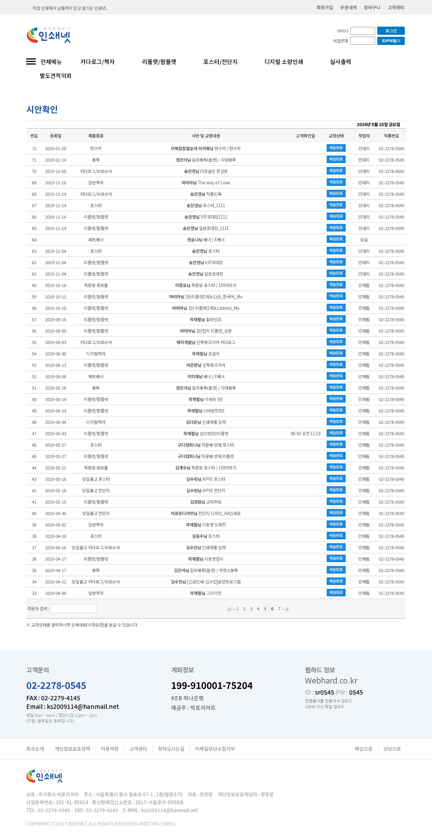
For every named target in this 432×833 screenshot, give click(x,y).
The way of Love (206, 183)
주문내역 (348, 7)
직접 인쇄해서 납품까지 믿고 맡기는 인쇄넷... (70, 8)
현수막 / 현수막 (206, 148)
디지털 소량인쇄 (283, 61)
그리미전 (205, 593)
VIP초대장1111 (205, 217)
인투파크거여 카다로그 (205, 342)
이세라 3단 (205, 399)
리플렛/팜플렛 (159, 61)
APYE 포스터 (205, 479)
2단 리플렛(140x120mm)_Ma (205, 308)
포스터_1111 (206, 205)
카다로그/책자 (97, 61)
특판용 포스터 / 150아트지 (206, 285)
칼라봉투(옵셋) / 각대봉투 (206, 160)
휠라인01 (206, 319)
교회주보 (205, 502)
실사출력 (340, 61)
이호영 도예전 (206, 525)
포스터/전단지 (220, 61)
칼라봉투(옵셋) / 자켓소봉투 (206, 570)
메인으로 (364, 748)
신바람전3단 (206, 411)
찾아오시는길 (171, 748)
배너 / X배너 (206, 240)
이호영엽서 (205, 559)
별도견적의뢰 (56, 75)
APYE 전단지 (205, 490)
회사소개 (35, 748)
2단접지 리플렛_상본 (206, 331)
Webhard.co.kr (331, 680)
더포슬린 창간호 (206, 171)
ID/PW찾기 (391, 41)
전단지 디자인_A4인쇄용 (206, 513)
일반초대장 (205, 274)
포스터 (205, 251)
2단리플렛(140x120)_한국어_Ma (205, 297)
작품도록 (205, 194)
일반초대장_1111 (206, 228)
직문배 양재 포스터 (206, 445)
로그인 (391, 31)
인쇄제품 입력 (206, 422)
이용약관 (110, 748)
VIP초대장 (206, 262)
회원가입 (325, 7)
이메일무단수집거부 (215, 748)
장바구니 (372, 7)
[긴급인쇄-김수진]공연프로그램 (206, 582)
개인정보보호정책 (72, 748)
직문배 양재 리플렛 (206, 456)
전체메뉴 (51, 61)
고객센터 (396, 7)
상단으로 (392, 748)
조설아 (205, 354)
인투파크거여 (205, 365)
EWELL (169, 823)
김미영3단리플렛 (205, 433)
